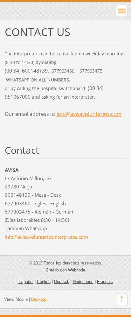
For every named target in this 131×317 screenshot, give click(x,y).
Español (25, 281)
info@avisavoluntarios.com (89, 113)
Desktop (38, 299)
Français (105, 281)
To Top (122, 299)
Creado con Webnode (65, 270)
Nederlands (83, 281)
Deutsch (61, 281)
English (44, 281)
